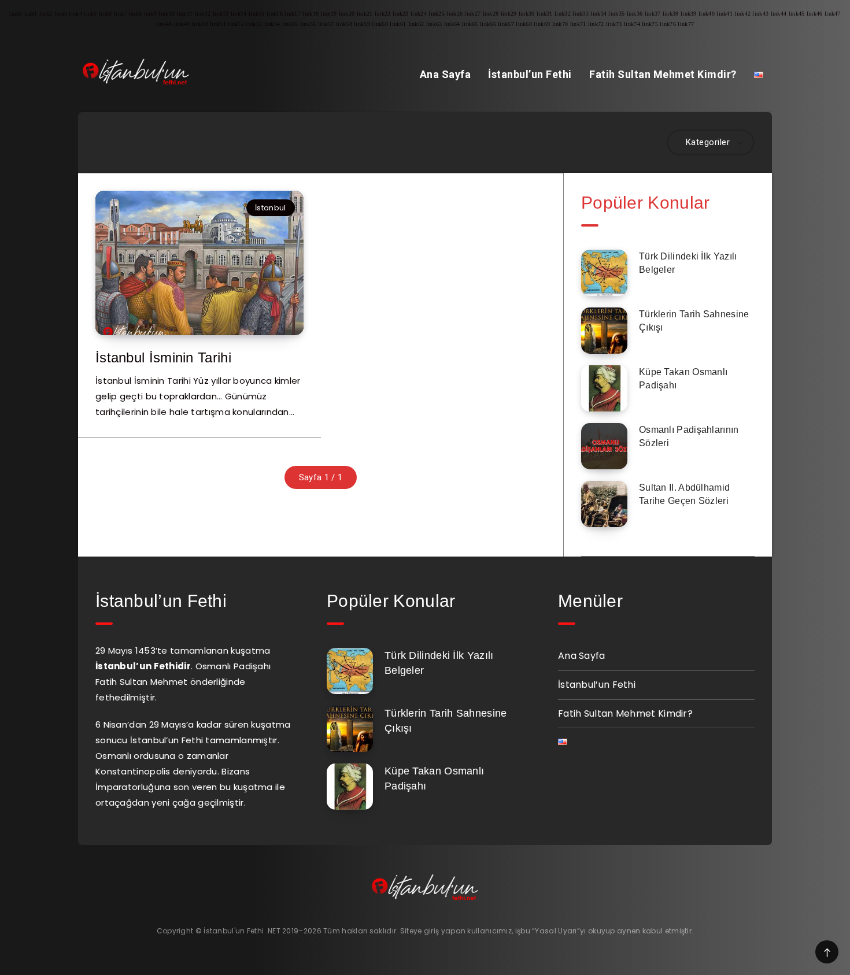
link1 (31, 13)
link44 (779, 13)
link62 (416, 24)
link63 (434, 24)
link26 (454, 13)
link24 (419, 13)
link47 (833, 13)
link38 (671, 13)
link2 (46, 13)
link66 (488, 24)
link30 (527, 13)
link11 (184, 13)
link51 (218, 24)
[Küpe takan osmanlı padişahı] (604, 388)
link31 (545, 13)
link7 (120, 13)
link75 (650, 24)
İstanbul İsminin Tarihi (163, 357)
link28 (491, 13)
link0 (16, 13)
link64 (452, 24)
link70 (560, 24)
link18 (310, 13)
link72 (596, 24)
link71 (578, 24)
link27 (472, 13)
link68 (524, 24)
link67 (506, 24)
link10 (166, 13)
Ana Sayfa (445, 74)
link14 (239, 13)
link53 (254, 24)
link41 (724, 13)
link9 (150, 13)
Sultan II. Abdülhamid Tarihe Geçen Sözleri (684, 494)
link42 (742, 13)
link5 (90, 13)
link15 (257, 13)
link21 (365, 13)
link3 (61, 13)
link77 (686, 24)
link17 (292, 13)
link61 (398, 24)
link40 (707, 13)
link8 (135, 13)
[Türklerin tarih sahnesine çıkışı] (604, 330)
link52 (236, 24)
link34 (598, 13)
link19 (328, 13)
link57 (326, 24)
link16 (275, 13)
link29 (509, 13)
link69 (542, 24)
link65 (470, 24)
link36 (635, 13)
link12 (203, 13)
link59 (362, 24)
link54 (272, 24)
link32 (563, 13)
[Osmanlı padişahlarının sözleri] (604, 446)
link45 (797, 13)
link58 (344, 24)
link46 (815, 13)
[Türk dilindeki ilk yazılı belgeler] (604, 273)
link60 (380, 24)
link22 (383, 13)
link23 (401, 13)
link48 (164, 24)
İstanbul (270, 207)
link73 (614, 24)
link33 (580, 13)
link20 (347, 13)
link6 (105, 13)
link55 (290, 24)
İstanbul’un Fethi (530, 74)
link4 (75, 13)
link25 (436, 13)
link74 (632, 24)
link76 (668, 24)
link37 (653, 13)
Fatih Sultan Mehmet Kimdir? (663, 74)
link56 (308, 24)
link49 (182, 24)
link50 (200, 24)
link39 (689, 13)
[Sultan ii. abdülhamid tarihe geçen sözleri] (604, 504)
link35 (616, 13)
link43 (760, 13)
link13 (221, 13)
